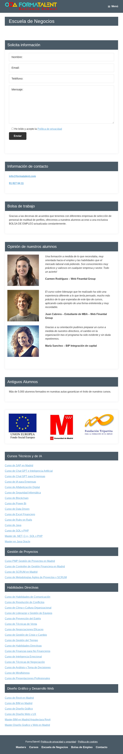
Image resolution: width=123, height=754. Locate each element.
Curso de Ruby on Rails (18, 519)
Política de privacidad (49, 129)
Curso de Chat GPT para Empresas (25, 476)
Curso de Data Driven (17, 509)
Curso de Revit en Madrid (19, 697)
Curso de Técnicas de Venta (21, 624)
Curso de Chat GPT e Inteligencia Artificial (29, 471)
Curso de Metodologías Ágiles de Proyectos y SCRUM (36, 577)
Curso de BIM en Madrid (18, 703)
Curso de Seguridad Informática (23, 492)
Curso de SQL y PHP (17, 530)
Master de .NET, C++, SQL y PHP (24, 536)
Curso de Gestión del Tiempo (21, 640)
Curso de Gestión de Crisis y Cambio (26, 635)
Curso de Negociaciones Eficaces (24, 629)
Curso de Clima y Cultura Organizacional (28, 607)
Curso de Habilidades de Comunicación (27, 596)
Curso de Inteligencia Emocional (23, 656)
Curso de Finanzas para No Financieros (27, 651)
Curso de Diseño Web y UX (20, 714)
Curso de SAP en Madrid (19, 465)
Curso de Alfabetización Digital (22, 487)
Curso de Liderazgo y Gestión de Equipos (28, 613)
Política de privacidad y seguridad (58, 741)
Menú (114, 6)
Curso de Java (13, 525)
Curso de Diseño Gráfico (19, 708)
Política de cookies (88, 741)
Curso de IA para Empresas (20, 481)
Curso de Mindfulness (17, 673)
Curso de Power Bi (15, 503)
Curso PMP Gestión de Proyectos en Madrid (30, 561)
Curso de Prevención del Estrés (23, 618)
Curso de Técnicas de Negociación (25, 662)
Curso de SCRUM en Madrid (21, 572)
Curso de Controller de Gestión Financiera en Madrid (35, 566)
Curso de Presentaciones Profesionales (27, 678)
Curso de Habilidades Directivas (23, 645)
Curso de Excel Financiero (20, 514)
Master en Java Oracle (17, 541)
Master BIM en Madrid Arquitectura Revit (27, 719)
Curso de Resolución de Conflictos (24, 602)
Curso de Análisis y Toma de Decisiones (28, 667)
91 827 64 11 (16, 183)
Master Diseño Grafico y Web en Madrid (27, 725)
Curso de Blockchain (17, 498)
